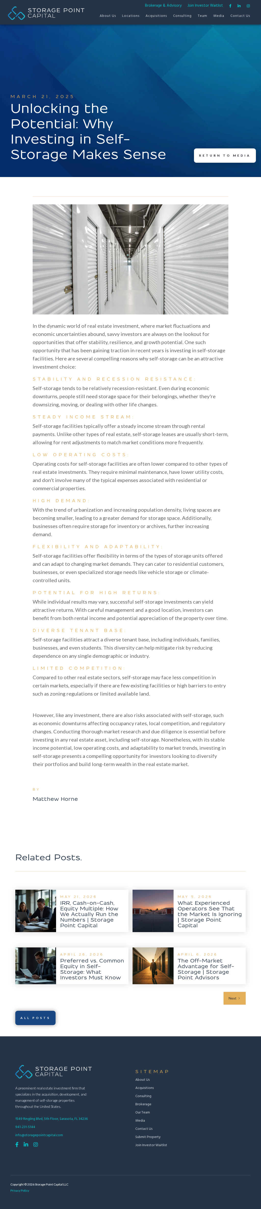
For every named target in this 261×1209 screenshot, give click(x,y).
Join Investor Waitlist (205, 6)
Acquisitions (156, 16)
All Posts (35, 1018)
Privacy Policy (19, 1190)
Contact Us (240, 16)
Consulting (182, 16)
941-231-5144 (25, 1127)
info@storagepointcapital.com (39, 1135)
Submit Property (148, 1137)
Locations (130, 16)
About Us (108, 16)
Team (202, 16)
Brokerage (143, 1104)
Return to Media (225, 155)
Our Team (142, 1113)
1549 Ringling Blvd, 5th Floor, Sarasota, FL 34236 (51, 1119)
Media (218, 16)
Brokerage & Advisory (163, 6)
